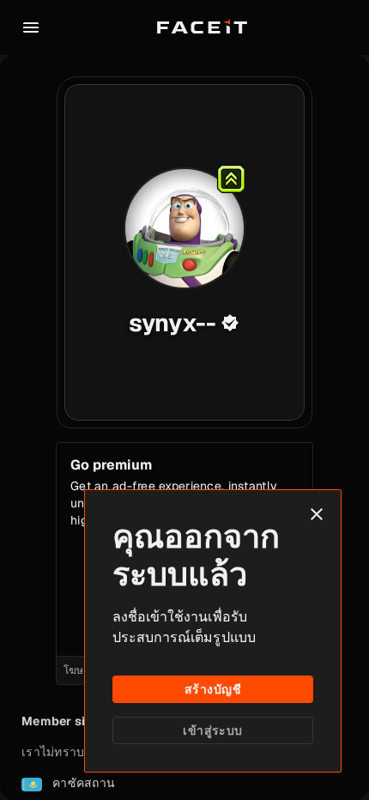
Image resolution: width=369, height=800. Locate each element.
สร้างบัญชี (212, 689)
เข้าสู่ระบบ (212, 730)
